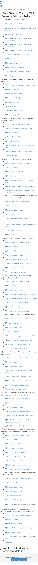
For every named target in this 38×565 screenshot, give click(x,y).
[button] (1, 1)
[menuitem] (1, 4)
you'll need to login (26, 557)
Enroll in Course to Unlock (19, 560)
